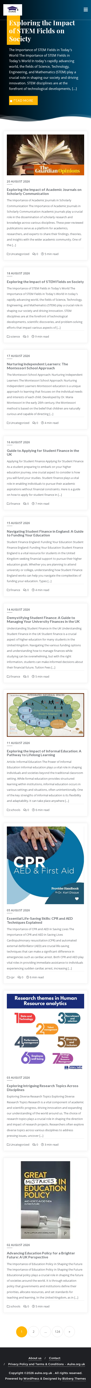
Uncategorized (19, 254)
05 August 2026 (18, 910)
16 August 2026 (18, 442)
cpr (12, 977)
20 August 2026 (18, 181)
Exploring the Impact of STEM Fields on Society (45, 281)
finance (15, 504)
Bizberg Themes (74, 1378)
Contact (54, 1358)
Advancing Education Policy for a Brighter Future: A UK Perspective (41, 1255)
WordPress (31, 1378)
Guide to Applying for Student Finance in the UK (43, 452)
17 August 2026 (18, 356)
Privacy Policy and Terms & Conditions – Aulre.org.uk (46, 1364)
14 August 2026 (18, 609)
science (15, 336)
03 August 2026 (18, 1078)
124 (57, 1331)
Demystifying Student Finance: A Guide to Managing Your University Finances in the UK (43, 619)
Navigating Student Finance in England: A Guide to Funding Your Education (45, 533)
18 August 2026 (18, 273)
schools (15, 810)
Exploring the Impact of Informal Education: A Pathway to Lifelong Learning (44, 753)
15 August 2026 (18, 523)
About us (35, 1358)
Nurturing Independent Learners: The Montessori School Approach (37, 366)
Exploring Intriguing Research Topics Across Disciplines (42, 1088)
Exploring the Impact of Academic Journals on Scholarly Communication (44, 191)
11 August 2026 (18, 743)
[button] (11, 101)
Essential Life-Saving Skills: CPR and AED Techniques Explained (40, 920)
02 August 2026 (18, 1245)
